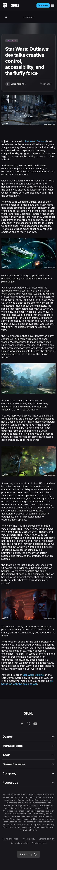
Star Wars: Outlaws (33, 674)
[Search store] (6, 17)
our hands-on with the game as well (27, 682)
